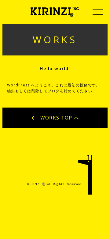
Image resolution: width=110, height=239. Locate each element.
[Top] (85, 177)
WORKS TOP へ (59, 117)
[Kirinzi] (55, 12)
